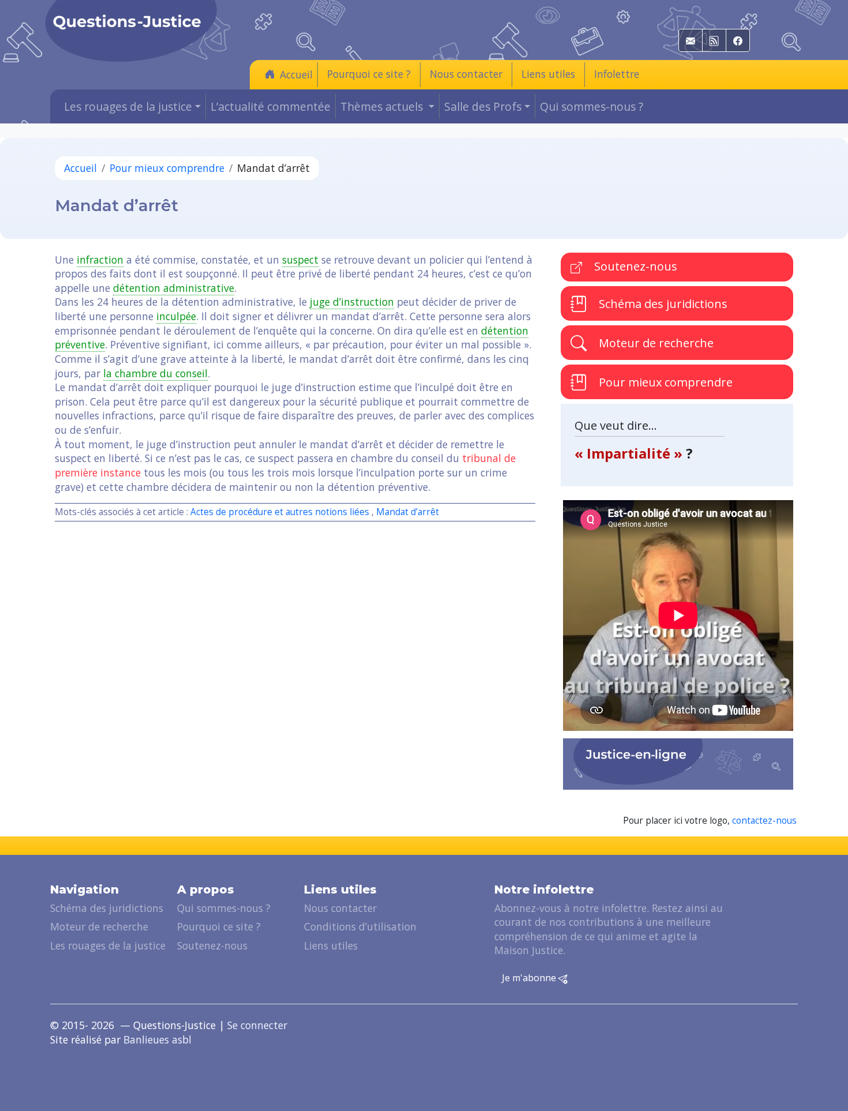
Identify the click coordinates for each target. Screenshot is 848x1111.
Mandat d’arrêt (407, 512)
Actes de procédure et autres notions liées (279, 512)
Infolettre (616, 74)
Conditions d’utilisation (360, 926)
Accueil (296, 74)
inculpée (176, 316)
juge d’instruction (352, 302)
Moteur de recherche (655, 343)
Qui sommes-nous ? (591, 106)
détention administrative (173, 288)
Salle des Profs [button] (482, 106)
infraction (100, 260)
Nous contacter (466, 74)
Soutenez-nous (634, 266)
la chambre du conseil (155, 373)
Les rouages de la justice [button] (128, 106)
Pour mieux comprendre (167, 168)
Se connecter (257, 1025)
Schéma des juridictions (661, 303)
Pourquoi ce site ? (369, 74)
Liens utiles (548, 74)
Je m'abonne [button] (530, 977)
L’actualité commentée (271, 106)
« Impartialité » (630, 453)
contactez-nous (764, 821)
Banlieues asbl (157, 1039)
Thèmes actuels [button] (383, 106)
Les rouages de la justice (108, 945)
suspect (300, 260)
